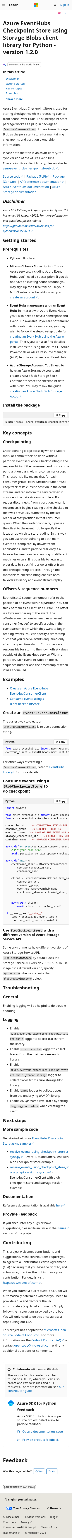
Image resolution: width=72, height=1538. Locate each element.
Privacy (25, 1522)
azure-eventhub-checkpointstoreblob (29, 168)
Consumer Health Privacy (18, 1527)
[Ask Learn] (59, 13)
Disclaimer (12, 78)
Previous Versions (35, 1517)
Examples (12, 93)
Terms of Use (49, 1527)
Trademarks (10, 1532)
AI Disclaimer (11, 1517)
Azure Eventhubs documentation (26, 187)
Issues (61, 1228)
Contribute (9, 1522)
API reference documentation (40, 182)
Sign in (64, 4)
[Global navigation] (3, 5)
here (59, 1205)
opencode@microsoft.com (32, 1345)
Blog (53, 1517)
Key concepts (14, 88)
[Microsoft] (36, 5)
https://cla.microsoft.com (20, 1283)
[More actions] (66, 13)
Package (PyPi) (36, 176)
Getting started (15, 83)
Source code (11, 176)
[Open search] (55, 5)
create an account (22, 297)
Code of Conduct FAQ (46, 1340)
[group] (36, 422)
